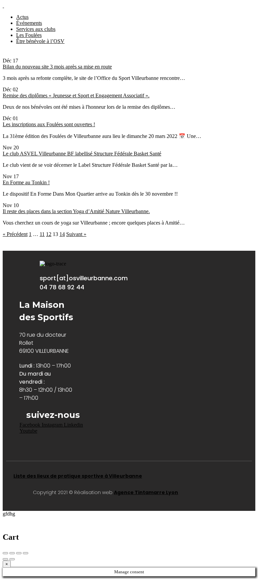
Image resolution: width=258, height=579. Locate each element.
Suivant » (76, 234)
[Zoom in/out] (25, 553)
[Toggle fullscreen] (19, 553)
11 (42, 234)
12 (48, 234)
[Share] (12, 553)
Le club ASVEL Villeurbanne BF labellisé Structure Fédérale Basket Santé (82, 153)
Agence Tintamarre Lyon (146, 492)
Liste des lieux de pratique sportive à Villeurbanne (77, 476)
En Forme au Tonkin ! (26, 182)
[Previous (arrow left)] (5, 559)
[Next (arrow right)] (12, 559)
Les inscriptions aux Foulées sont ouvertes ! (49, 124)
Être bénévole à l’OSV (40, 41)
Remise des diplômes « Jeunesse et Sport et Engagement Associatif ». (76, 95)
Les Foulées (29, 35)
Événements (29, 23)
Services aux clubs (35, 29)
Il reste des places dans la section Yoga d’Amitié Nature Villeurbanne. (76, 211)
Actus (22, 17)
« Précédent (15, 234)
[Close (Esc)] (5, 553)
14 (62, 234)
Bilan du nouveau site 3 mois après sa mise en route (57, 66)
